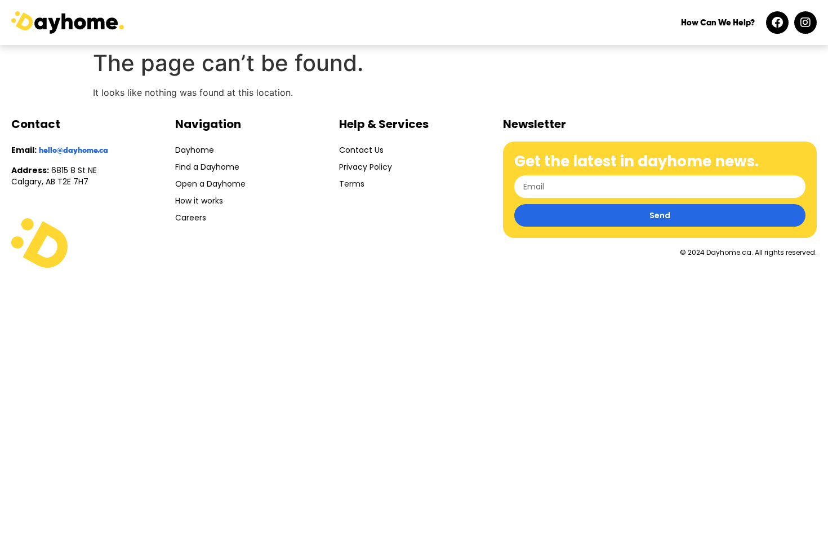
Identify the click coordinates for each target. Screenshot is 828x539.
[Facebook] (777, 22)
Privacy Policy (365, 167)
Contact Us (361, 150)
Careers (190, 217)
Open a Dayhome (210, 183)
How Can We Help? (718, 23)
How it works (199, 200)
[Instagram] (805, 22)
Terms (351, 183)
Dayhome (194, 150)
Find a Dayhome (207, 167)
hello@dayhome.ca (73, 150)
